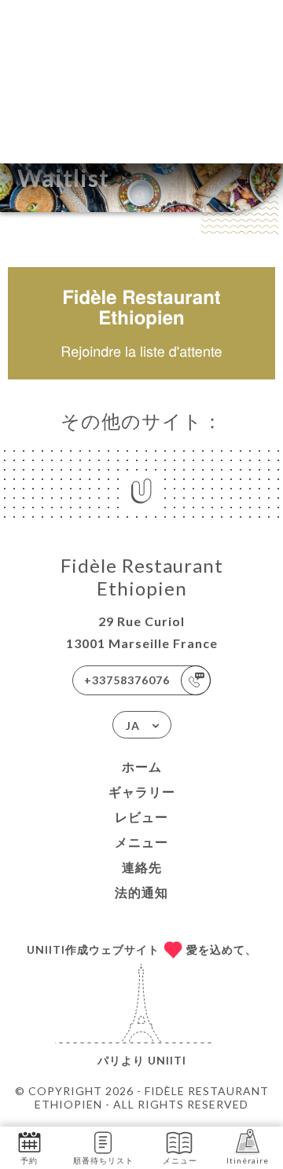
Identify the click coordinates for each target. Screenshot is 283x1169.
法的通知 (141, 892)
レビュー (141, 816)
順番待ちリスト (103, 1160)
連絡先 (142, 866)
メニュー (141, 841)
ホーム (142, 766)
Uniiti (167, 1060)
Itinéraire (247, 1160)
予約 (29, 1160)
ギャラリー (141, 791)
